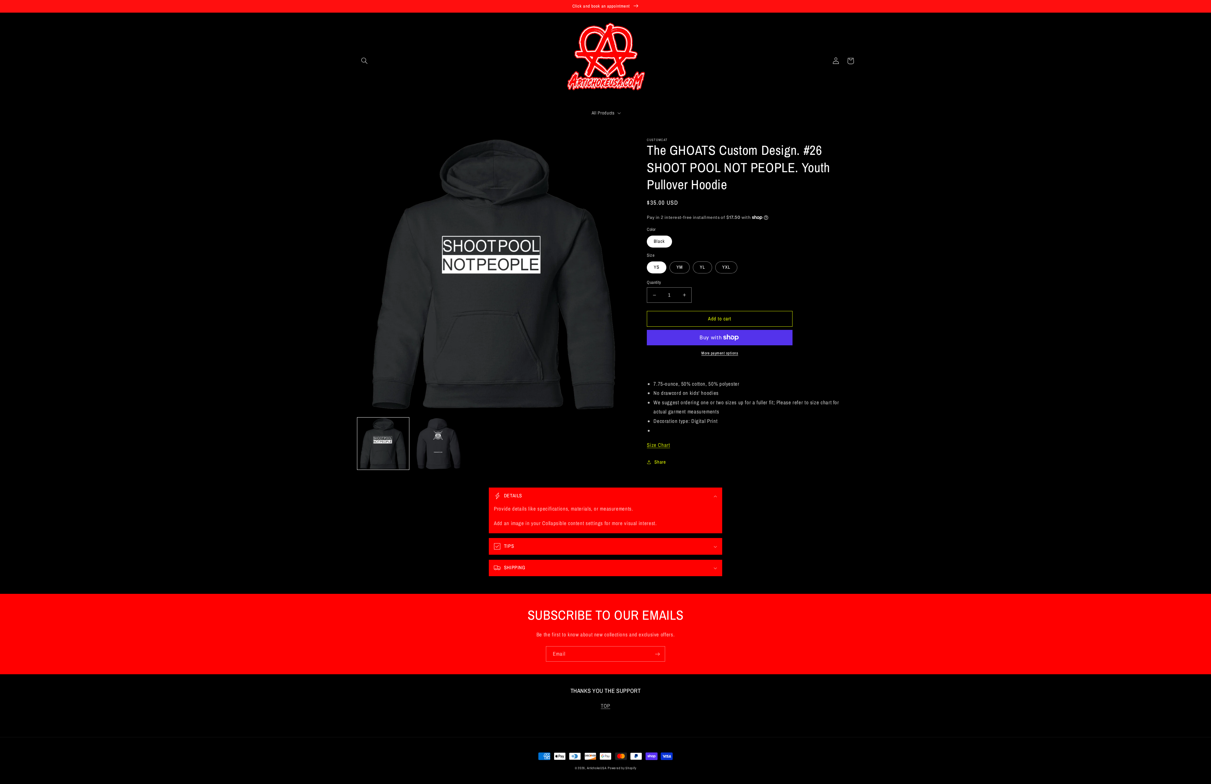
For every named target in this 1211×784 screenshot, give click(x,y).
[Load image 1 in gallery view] (383, 444)
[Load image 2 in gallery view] (438, 444)
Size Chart (658, 445)
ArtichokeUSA (597, 768)
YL (702, 267)
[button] (364, 61)
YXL (726, 267)
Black (659, 241)
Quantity (654, 282)
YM (679, 267)
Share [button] (660, 462)
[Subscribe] (657, 654)
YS (656, 267)
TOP (605, 705)
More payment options (719, 353)
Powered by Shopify (622, 768)
